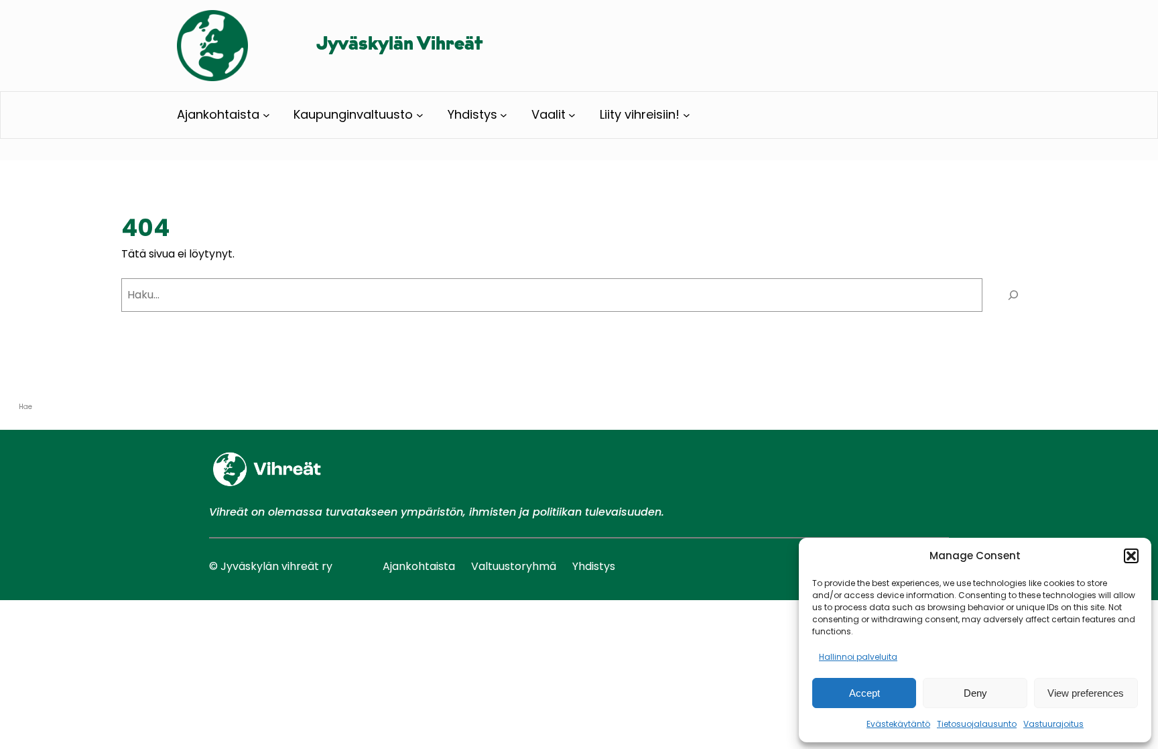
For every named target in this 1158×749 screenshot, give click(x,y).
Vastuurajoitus (1053, 724)
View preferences (1085, 693)
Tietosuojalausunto (977, 724)
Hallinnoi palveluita (858, 656)
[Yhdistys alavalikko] (503, 115)
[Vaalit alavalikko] (572, 115)
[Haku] (1013, 294)
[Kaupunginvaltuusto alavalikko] (420, 115)
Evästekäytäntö (898, 724)
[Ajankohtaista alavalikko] (266, 115)
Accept (864, 693)
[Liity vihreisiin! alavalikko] (686, 115)
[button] (1131, 556)
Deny (975, 693)
